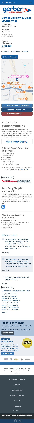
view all (3, 312)
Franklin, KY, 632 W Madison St (9, 296)
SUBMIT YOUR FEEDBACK (14, 114)
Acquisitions (18, 371)
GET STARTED (8, 333)
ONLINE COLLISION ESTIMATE (16, 110)
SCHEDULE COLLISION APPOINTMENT (18, 106)
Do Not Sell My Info (17, 410)
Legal (11, 371)
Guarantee (27, 371)
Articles (23, 369)
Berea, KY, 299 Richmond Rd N (9, 294)
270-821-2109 (23, 169)
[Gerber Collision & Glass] (17, 9)
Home (6, 369)
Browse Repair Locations (17, 379)
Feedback (26, 51)
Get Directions (16, 51)
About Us (12, 369)
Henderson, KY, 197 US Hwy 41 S (9, 298)
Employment (17, 406)
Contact (17, 373)
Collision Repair (17, 390)
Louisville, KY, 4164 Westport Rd (9, 305)
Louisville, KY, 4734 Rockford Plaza (10, 309)
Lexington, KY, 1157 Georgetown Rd (10, 300)
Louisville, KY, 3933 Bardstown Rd (10, 307)
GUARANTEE (7, 354)
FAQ (28, 369)
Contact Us (6, 51)
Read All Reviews (7, 177)
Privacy (6, 371)
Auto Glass (17, 384)
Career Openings (11, 57)
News (18, 369)
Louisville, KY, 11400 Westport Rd (9, 303)
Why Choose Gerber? (17, 395)
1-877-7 (8, 2)
